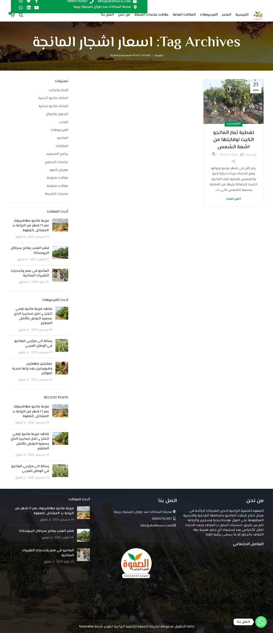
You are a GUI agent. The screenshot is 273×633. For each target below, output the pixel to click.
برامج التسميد (57, 154)
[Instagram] (261, 565)
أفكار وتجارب (233, 124)
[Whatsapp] (20, 7)
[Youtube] (36, 7)
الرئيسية (159, 55)
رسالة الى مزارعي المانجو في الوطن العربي (33, 344)
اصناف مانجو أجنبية (53, 98)
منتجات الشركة (56, 194)
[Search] (21, 15)
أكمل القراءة (233, 199)
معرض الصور (58, 170)
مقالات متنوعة (57, 178)
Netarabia (86, 626)
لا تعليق (20, 236)
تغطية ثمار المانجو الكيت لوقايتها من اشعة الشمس (233, 140)
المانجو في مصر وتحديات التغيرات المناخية (30, 273)
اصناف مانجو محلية (53, 106)
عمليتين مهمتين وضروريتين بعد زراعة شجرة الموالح (32, 368)
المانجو (62, 138)
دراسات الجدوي (56, 162)
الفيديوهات (59, 130)
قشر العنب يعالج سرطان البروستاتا (30, 251)
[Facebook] (261, 555)
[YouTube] (261, 586)
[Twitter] (261, 576)
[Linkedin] (28, 7)
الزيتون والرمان (57, 114)
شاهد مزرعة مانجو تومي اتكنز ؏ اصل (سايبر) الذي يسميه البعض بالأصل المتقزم (33, 316)
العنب (63, 122)
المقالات (62, 146)
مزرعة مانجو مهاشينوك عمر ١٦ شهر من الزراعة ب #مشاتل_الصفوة (31, 225)
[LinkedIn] (261, 596)
